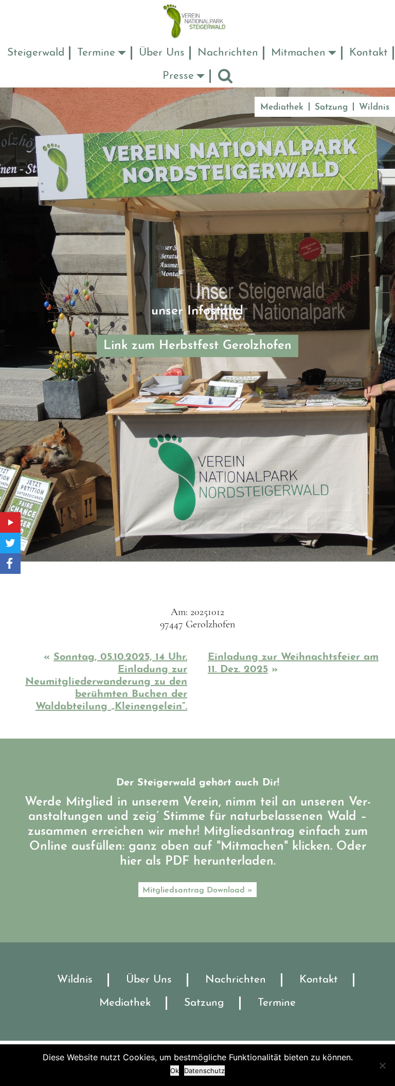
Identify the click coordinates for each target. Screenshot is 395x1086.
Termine (96, 52)
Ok (174, 1070)
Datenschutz (204, 1070)
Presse (178, 76)
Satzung (331, 107)
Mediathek (281, 107)
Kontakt (368, 52)
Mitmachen (298, 52)
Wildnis (374, 107)
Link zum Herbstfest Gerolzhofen (197, 346)
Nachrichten (228, 52)
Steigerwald (35, 52)
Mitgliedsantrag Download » (197, 890)
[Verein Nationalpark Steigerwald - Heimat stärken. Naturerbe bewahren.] (198, 20)
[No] (382, 1065)
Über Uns (162, 52)
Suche (225, 75)
